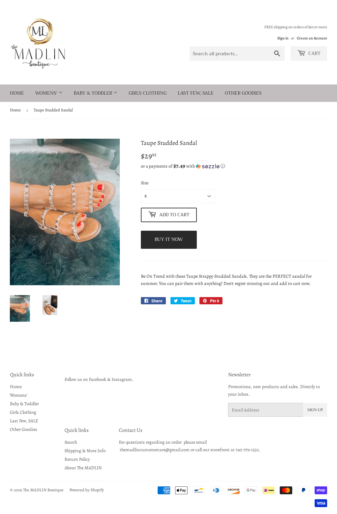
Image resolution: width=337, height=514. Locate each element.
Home (17, 93)
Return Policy (77, 459)
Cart (314, 53)
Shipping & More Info (85, 451)
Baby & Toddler (94, 93)
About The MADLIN (83, 468)
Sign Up (315, 410)
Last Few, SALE (196, 93)
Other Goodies (243, 93)
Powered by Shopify (86, 490)
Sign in (283, 38)
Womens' (47, 93)
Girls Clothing (148, 93)
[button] (234, 166)
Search (71, 442)
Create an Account (312, 38)
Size (144, 183)
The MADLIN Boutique (43, 490)
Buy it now (169, 239)
